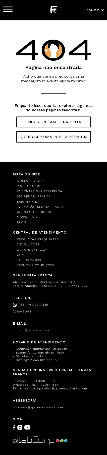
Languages (92, 9)
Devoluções (28, 244)
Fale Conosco (30, 260)
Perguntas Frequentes (38, 239)
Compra (24, 255)
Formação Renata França (40, 207)
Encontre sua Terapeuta (53, 122)
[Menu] (8, 9)
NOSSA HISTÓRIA (31, 181)
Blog (21, 222)
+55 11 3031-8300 (41, 381)
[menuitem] (55, 181)
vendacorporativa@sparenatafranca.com (56, 388)
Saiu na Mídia (29, 201)
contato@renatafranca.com (33, 330)
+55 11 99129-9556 (33, 304)
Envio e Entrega (32, 249)
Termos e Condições (35, 265)
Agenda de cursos (34, 212)
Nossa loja (27, 217)
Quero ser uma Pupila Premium (53, 136)
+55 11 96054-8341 (44, 384)
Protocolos (28, 186)
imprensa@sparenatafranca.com (38, 407)
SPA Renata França (34, 196)
